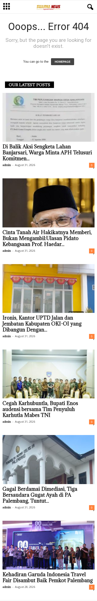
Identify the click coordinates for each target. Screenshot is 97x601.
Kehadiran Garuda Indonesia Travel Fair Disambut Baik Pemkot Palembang (47, 577)
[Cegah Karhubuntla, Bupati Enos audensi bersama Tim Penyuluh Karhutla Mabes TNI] (48, 374)
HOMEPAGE (62, 61)
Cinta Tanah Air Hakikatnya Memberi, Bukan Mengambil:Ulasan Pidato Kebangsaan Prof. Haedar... (47, 238)
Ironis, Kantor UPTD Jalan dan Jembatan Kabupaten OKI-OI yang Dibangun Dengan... (42, 324)
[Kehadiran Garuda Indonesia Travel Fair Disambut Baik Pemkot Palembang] (48, 545)
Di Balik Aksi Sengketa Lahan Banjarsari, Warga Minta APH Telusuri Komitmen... (47, 152)
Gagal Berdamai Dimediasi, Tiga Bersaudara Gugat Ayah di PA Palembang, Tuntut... (39, 495)
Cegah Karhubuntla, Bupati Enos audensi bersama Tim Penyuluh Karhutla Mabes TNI (40, 409)
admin (6, 165)
